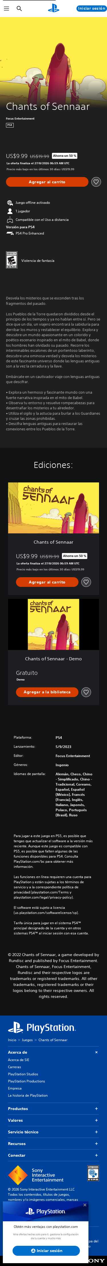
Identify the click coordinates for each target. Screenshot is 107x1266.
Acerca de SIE (18, 1059)
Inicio (12, 1039)
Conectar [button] (16, 1155)
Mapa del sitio (91, 1244)
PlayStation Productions (26, 1081)
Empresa (15, 1088)
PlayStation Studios (23, 1074)
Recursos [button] (17, 1143)
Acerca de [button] (17, 1052)
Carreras (14, 1066)
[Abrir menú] (6, 8)
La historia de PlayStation (28, 1095)
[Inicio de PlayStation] (54, 8)
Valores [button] (15, 1120)
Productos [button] (18, 1108)
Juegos (27, 1039)
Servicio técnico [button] (23, 1132)
